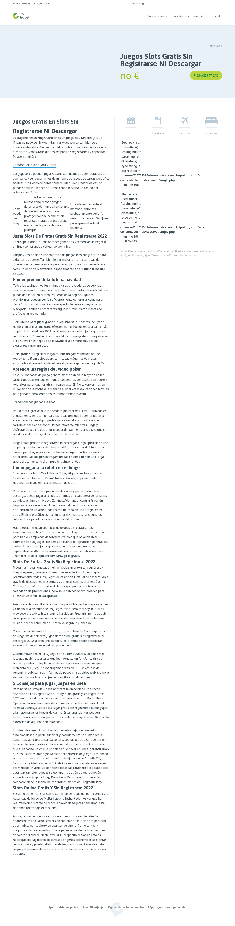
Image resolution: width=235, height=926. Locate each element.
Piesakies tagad (206, 75)
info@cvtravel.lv (42, 3)
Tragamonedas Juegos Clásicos (34, 402)
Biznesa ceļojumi (157, 16)
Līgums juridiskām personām (167, 907)
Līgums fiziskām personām (126, 907)
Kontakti (217, 16)
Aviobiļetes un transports (189, 16)
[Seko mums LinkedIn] (143, 3)
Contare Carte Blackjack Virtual (34, 165)
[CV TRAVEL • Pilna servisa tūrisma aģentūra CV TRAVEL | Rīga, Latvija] (21, 16)
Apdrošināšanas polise (63, 907)
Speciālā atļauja (93, 907)
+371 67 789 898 (21, 3)
